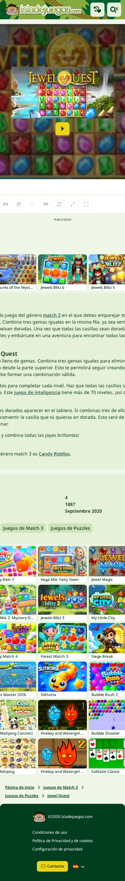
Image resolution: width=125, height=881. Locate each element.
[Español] (79, 866)
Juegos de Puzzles (70, 528)
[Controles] (5, 204)
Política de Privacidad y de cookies (62, 840)
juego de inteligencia (37, 392)
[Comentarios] (45, 204)
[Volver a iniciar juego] (59, 204)
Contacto (55, 866)
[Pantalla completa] (86, 204)
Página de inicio (19, 787)
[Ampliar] (72, 204)
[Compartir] (32, 204)
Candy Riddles (54, 454)
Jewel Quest (58, 795)
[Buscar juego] (114, 10)
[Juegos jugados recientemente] (97, 10)
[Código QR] (18, 204)
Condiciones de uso (49, 832)
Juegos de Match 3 (23, 528)
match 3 (52, 315)
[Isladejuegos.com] (43, 10)
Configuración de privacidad (57, 849)
